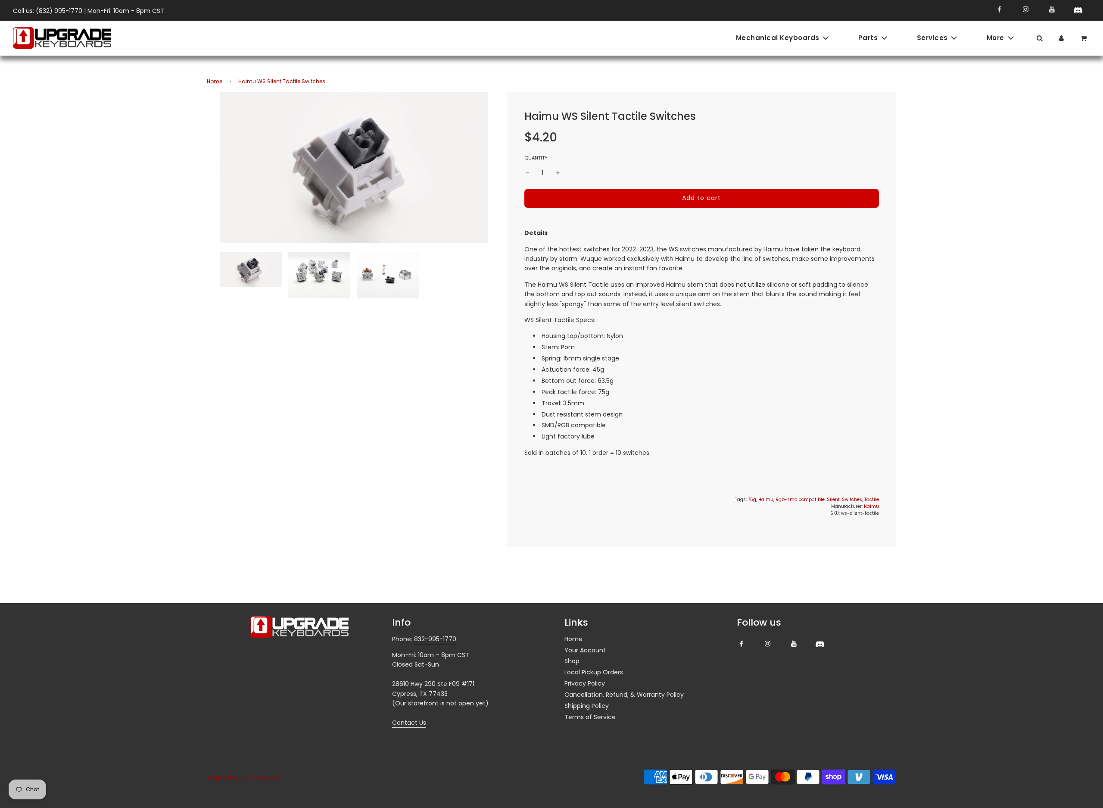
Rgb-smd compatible (800, 499)
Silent (833, 499)
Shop (572, 661)
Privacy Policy (584, 683)
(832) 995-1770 (59, 10)
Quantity (536, 157)
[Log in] (1061, 37)
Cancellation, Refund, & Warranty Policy (624, 694)
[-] (527, 173)
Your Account (585, 650)
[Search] (1039, 37)
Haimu (765, 499)
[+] (558, 173)
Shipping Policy (586, 706)
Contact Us (409, 722)
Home (214, 81)
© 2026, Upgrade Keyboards (244, 777)
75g (752, 499)
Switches (852, 499)
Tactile (871, 499)
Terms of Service (590, 717)
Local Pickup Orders (593, 672)
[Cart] (1084, 37)
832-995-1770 (435, 639)
